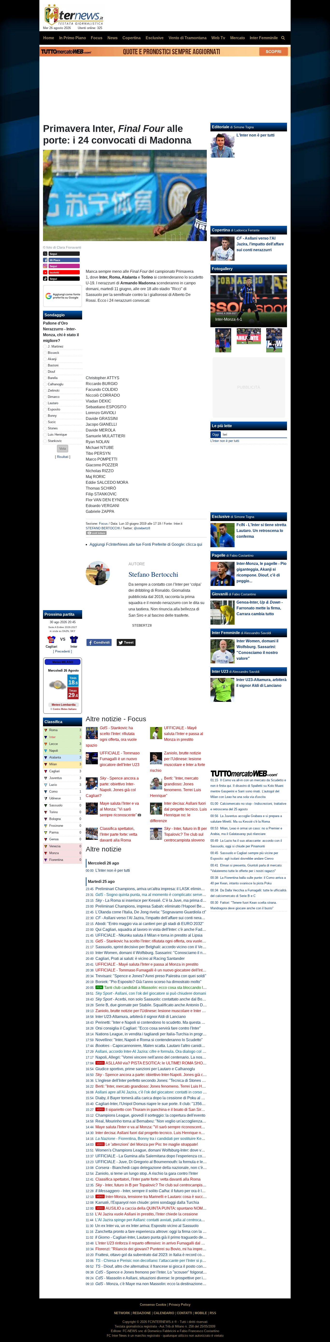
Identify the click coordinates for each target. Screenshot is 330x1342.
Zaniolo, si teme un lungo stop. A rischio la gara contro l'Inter (146, 1173)
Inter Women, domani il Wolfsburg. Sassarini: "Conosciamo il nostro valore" (159, 953)
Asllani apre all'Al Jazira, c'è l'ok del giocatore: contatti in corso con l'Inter (157, 1092)
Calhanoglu (55, 384)
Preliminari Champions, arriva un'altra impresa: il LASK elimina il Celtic (156, 889)
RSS (213, 1313)
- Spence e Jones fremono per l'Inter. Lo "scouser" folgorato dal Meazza (160, 1272)
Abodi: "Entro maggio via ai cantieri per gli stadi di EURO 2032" (149, 924)
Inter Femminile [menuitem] (264, 38)
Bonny (52, 415)
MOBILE (201, 1313)
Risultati (62, 457)
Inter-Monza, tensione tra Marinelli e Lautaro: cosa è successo (154, 1197)
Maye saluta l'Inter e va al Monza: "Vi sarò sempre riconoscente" (119, 809)
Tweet (128, 642)
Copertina (221, 230)
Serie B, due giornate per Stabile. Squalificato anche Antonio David (152, 1005)
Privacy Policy (179, 1304)
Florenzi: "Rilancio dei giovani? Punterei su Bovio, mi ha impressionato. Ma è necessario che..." (177, 1249)
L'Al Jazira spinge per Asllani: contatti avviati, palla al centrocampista (154, 1220)
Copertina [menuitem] (131, 38)
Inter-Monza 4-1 (228, 319)
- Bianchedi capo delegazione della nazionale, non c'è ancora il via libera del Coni (173, 1168)
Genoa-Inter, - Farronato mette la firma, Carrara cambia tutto (260, 608)
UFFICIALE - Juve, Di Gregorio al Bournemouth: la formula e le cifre (153, 1162)
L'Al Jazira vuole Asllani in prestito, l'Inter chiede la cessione (146, 1214)
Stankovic (55, 441)
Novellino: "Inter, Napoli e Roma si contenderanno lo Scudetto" (149, 1040)
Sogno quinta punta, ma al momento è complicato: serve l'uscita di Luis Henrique (169, 895)
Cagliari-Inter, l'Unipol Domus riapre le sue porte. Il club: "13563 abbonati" (158, 1104)
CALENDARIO (164, 1313)
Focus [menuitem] (96, 38)
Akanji (52, 359)
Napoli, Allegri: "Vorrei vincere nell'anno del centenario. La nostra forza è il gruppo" (166, 1057)
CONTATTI (184, 1313)
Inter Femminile (226, 633)
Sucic (52, 422)
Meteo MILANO (62, 662)
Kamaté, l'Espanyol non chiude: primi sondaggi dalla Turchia (147, 1202)
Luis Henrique (57, 434)
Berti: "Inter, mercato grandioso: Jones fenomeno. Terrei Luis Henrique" (155, 1086)
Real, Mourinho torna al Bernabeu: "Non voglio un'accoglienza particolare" (159, 1121)
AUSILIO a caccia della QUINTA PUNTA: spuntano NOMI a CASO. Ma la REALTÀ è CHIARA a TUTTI (188, 1208)
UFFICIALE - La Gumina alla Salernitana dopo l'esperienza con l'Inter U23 (158, 1156)
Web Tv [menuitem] (218, 38)
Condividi (101, 642)
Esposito (54, 409)
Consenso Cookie (153, 1304)
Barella (52, 378)
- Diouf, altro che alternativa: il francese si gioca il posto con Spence (156, 1266)
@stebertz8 (142, 528)
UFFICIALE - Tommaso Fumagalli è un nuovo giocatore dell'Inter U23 (120, 759)
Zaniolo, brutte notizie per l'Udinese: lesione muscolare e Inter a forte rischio (160, 1011)
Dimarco (53, 397)
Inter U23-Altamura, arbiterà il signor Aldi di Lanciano (140, 1017)
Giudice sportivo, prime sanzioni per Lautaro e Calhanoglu (145, 1069)
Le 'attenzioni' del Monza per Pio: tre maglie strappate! (147, 1144)
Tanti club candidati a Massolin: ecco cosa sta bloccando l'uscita (155, 988)
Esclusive (221, 517)
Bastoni (53, 365)
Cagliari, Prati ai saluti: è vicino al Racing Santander (140, 958)
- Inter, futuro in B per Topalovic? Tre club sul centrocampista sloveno (185, 834)
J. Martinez (56, 346)
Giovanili (220, 594)
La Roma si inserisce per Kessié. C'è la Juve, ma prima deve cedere (158, 900)
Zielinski (53, 390)
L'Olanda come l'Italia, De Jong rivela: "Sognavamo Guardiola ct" (150, 912)
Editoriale (220, 127)
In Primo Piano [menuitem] (72, 38)
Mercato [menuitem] (237, 38)
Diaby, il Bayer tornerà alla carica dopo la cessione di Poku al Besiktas (155, 1098)
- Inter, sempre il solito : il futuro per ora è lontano (154, 1191)
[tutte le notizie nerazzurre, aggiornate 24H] (74, 15)
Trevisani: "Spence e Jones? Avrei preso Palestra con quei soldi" (150, 976)
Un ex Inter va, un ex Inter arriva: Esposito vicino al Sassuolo (147, 1226)
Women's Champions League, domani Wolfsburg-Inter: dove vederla (153, 1150)
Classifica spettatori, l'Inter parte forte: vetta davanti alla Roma (118, 834)
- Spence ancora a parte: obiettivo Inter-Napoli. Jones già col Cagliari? (159, 1075)
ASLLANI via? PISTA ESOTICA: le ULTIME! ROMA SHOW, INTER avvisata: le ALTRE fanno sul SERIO (190, 1063)
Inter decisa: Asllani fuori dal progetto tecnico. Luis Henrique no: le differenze (160, 1133)
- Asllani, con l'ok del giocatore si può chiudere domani (150, 993)
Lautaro (53, 403)
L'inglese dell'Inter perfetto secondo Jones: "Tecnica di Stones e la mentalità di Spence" (170, 1080)
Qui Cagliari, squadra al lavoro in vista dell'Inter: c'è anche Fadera (151, 929)
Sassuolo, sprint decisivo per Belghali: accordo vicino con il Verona (152, 947)
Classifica (53, 722)
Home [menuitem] (48, 38)
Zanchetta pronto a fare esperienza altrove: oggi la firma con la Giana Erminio (161, 1231)
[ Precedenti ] (62, 651)
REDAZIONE (142, 1313)
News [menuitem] (113, 38)
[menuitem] (283, 38)
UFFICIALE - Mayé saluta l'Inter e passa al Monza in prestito (183, 734)
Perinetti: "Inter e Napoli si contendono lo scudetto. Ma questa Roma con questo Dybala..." (172, 1022)
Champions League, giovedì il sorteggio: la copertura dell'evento (150, 1115)
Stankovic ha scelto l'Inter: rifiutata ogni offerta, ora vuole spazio (155, 941)
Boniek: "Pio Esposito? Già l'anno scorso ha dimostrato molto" (148, 982)
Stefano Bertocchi (103, 528)
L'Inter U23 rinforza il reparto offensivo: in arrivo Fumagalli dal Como (153, 1243)
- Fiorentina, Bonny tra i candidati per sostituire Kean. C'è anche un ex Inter (169, 1139)
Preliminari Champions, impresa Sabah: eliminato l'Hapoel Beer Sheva (156, 906)
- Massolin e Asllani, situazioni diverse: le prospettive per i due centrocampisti (165, 1278)
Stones (53, 428)
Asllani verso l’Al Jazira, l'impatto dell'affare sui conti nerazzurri (153, 918)
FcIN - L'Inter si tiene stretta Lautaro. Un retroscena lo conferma (261, 530)
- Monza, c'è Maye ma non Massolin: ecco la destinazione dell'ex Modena (162, 1284)
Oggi (215, 434)
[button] (62, 448)
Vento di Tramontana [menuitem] (188, 38)
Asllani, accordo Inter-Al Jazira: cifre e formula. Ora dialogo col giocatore (156, 1051)
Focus (103, 523)
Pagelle (218, 555)
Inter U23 (220, 671)
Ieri (225, 434)
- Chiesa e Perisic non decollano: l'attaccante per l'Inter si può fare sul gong (162, 1261)
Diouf (51, 371)
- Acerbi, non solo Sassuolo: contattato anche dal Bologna (153, 999)
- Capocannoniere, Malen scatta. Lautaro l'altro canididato (152, 1046)
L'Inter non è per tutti (112, 870)
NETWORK (122, 1313)
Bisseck (53, 353)
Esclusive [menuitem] (155, 38)
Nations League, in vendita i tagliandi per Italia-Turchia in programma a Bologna (163, 1034)
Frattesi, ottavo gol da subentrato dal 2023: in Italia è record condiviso (154, 1255)
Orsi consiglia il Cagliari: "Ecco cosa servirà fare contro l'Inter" (148, 1028)
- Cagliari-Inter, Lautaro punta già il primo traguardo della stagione (159, 1237)
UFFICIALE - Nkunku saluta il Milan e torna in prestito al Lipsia (148, 935)
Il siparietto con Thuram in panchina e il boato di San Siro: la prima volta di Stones (171, 1109)
